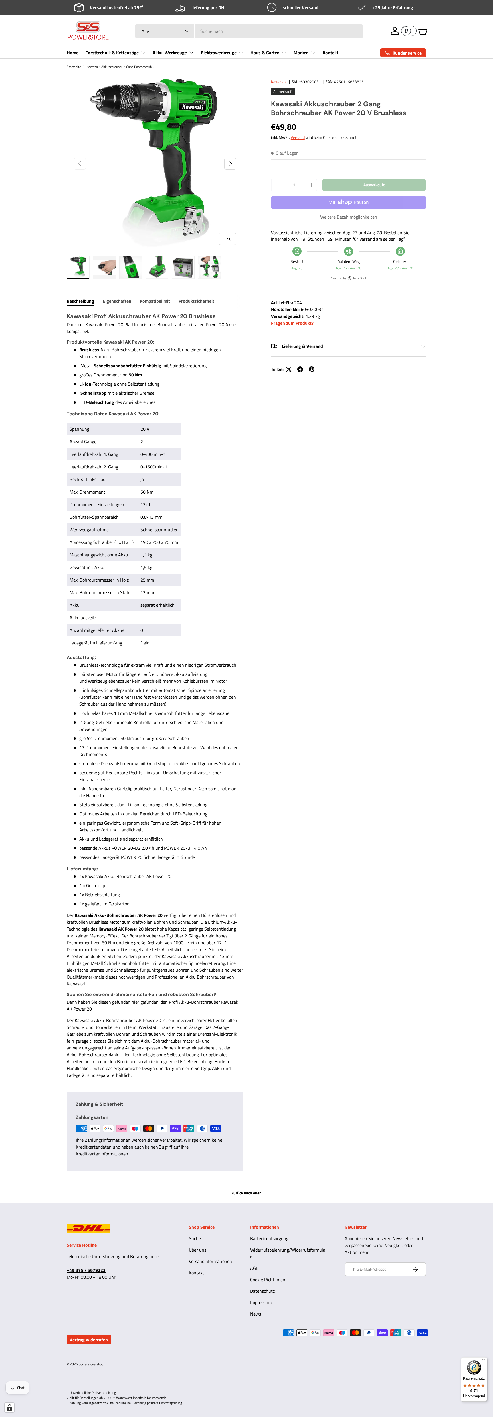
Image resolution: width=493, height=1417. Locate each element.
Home (72, 52)
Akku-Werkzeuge (170, 52)
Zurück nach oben (246, 1193)
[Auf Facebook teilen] (300, 369)
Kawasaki (279, 82)
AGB (254, 1268)
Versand (298, 137)
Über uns (197, 1249)
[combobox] (249, 31)
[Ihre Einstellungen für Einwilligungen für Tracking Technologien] (9, 1407)
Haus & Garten (265, 52)
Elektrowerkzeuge (219, 52)
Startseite (74, 67)
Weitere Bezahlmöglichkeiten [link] (348, 216)
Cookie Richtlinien (267, 1279)
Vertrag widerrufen (89, 1339)
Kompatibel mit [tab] (155, 301)
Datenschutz (262, 1291)
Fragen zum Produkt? (292, 323)
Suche (195, 1238)
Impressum (261, 1302)
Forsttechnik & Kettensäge (112, 52)
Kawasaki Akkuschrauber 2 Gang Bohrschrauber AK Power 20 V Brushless (120, 67)
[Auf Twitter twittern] (288, 369)
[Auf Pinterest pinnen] (311, 369)
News (255, 1313)
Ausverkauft (374, 185)
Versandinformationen (210, 1261)
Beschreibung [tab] (80, 301)
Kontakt (330, 52)
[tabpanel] (155, 695)
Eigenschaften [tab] (117, 301)
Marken (301, 52)
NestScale (360, 278)
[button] (423, 31)
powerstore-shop (91, 1364)
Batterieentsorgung (269, 1238)
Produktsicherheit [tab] (196, 301)
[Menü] (483, 1360)
